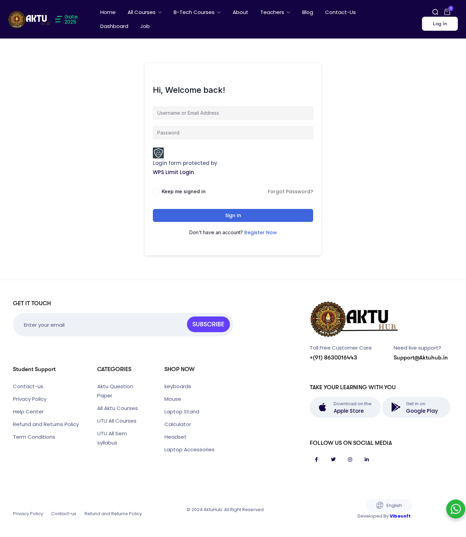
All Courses (142, 12)
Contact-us (340, 12)
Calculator (177, 424)
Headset (175, 436)
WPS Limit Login (173, 172)
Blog (307, 12)
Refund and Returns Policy (46, 424)
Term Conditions (34, 436)
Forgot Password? (290, 191)
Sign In (233, 215)
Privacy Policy (29, 398)
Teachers (273, 12)
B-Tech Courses (195, 12)
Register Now (260, 232)
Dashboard (114, 26)
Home (108, 12)
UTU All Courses (116, 420)
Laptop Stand (181, 411)
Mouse (172, 398)
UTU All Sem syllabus (112, 438)
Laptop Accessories (189, 449)
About (240, 12)
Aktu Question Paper (115, 391)
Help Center (28, 411)
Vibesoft (400, 516)
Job (145, 26)
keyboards (177, 386)
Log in (440, 23)
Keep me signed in (184, 191)
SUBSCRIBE (208, 324)
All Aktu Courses (117, 408)
